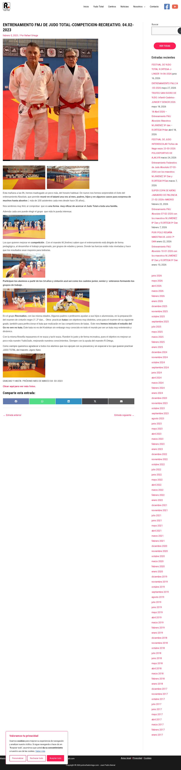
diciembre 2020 (159, 546)
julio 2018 (156, 653)
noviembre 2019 (160, 581)
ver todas (164, 46)
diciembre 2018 (159, 638)
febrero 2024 (158, 388)
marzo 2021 (157, 535)
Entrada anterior (12, 415)
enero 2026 (157, 301)
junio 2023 (157, 423)
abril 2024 (156, 377)
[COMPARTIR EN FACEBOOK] (16, 401)
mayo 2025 (157, 331)
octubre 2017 (158, 699)
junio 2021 (157, 520)
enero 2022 (157, 500)
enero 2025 (157, 347)
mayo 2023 (157, 428)
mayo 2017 (157, 714)
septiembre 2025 (160, 321)
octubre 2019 (158, 587)
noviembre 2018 (160, 643)
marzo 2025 (157, 337)
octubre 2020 (158, 556)
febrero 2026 (158, 296)
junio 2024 (157, 372)
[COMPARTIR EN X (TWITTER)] (95, 401)
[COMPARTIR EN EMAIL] (121, 401)
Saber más (40, 751)
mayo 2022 (157, 479)
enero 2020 (157, 571)
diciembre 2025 (159, 306)
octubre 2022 (158, 464)
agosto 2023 (158, 418)
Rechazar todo (36, 758)
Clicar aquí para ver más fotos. (19, 386)
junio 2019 (157, 607)
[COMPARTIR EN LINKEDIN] (68, 401)
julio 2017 (156, 704)
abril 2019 (156, 617)
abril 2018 (156, 668)
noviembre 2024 (160, 357)
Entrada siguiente (124, 415)
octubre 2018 (158, 648)
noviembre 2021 (160, 510)
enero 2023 (157, 449)
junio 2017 (157, 709)
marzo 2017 (157, 724)
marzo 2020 (157, 561)
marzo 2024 (157, 382)
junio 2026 (157, 275)
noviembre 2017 (160, 694)
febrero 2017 (158, 729)
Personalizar (17, 758)
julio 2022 (156, 469)
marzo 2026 (157, 291)
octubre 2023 (158, 408)
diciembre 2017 (159, 689)
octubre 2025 (158, 316)
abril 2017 (156, 719)
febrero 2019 (158, 627)
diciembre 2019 (159, 576)
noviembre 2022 (160, 459)
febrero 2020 (158, 566)
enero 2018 (157, 683)
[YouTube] (175, 6)
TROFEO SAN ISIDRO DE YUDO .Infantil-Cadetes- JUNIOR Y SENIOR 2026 (164, 97)
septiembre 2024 (160, 367)
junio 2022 (157, 474)
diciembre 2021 (159, 505)
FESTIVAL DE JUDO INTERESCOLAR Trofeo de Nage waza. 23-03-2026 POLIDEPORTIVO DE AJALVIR (165, 148)
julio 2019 (156, 602)
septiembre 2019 (160, 592)
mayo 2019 (157, 612)
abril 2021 (156, 530)
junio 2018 (157, 658)
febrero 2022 (158, 495)
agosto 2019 (158, 597)
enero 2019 (157, 632)
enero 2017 (157, 734)
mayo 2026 (157, 280)
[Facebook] (167, 6)
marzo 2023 (157, 439)
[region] (37, 747)
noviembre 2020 (160, 551)
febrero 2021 (158, 541)
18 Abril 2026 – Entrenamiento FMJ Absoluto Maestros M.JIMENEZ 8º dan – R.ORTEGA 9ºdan (162, 120)
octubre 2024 (158, 362)
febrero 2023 (158, 444)
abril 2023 (156, 433)
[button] (144, 7)
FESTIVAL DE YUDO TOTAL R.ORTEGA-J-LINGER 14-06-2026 (162, 69)
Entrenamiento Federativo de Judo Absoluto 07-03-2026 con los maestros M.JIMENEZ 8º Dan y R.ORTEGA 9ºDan (164, 171)
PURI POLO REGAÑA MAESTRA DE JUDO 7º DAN (163, 237)
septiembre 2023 (160, 413)
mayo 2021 (157, 525)
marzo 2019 (157, 622)
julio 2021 (156, 515)
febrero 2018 (158, 678)
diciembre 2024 (159, 352)
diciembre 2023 (159, 398)
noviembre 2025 (160, 311)
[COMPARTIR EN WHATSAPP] (42, 401)
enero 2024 (157, 393)
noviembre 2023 (160, 403)
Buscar (155, 24)
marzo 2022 (157, 490)
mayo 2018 (157, 663)
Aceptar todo (55, 758)
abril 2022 (156, 484)
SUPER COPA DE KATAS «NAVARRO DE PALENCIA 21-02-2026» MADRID (164, 195)
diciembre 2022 (159, 454)
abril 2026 (156, 286)
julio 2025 (156, 326)
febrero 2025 (158, 342)
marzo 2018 (157, 673)
